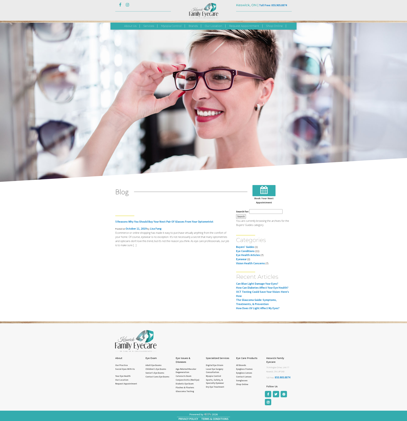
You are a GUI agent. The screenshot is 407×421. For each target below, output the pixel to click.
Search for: (242, 211)
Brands (193, 26)
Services (148, 26)
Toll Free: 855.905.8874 (273, 5)
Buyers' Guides (245, 247)
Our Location (213, 26)
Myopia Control (171, 26)
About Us (130, 26)
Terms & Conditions (214, 419)
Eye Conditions (245, 251)
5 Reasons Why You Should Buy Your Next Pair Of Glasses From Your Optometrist (164, 221)
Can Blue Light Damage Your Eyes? (257, 283)
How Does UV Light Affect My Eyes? (257, 308)
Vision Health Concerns (250, 263)
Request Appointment (244, 26)
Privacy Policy (188, 419)
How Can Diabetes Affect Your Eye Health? (262, 287)
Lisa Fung (155, 228)
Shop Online (274, 26)
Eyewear (241, 259)
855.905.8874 (282, 377)
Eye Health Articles (248, 255)
